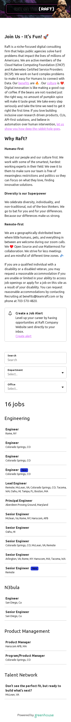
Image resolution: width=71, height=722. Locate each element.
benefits (23, 83)
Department (15, 370)
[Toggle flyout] (62, 373)
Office (11, 384)
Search (12, 355)
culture (51, 83)
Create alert (23, 336)
